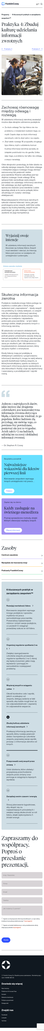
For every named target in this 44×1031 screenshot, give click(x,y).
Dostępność (5, 1003)
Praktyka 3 (8, 49)
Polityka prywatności (8, 1000)
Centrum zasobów (10, 555)
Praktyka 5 (36, 49)
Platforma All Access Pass (9, 991)
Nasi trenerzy (5, 988)
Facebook (4, 1015)
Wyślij (6, 940)
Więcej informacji (13, 530)
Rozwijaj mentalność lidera (18, 606)
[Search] (41, 3)
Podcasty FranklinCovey (12, 570)
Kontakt (4, 994)
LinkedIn (4, 1018)
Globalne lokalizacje (7, 997)
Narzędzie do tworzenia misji (14, 563)
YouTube (4, 1020)
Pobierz (9, 491)
